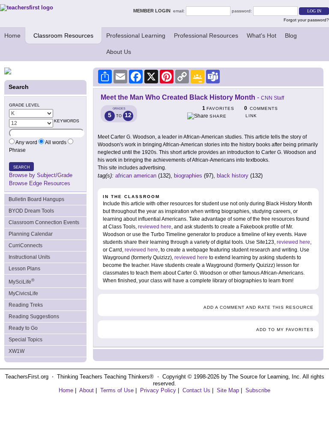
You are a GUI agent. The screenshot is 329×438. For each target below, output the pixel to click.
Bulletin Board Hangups (36, 199)
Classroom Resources (63, 35)
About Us (118, 51)
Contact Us (196, 390)
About (86, 390)
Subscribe (257, 390)
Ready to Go (23, 328)
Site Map (228, 390)
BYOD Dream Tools (31, 211)
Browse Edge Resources (39, 183)
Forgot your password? (306, 20)
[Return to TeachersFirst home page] (26, 7)
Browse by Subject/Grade (40, 175)
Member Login (153, 10)
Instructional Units (29, 257)
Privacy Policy (158, 390)
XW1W (16, 351)
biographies (188, 175)
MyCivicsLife (23, 293)
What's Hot (261, 35)
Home (12, 35)
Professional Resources (206, 35)
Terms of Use (117, 390)
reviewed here (154, 227)
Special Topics (25, 340)
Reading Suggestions (34, 317)
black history (232, 175)
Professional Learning (135, 35)
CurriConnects (25, 246)
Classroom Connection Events (44, 222)
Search (21, 167)
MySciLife (21, 281)
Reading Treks (26, 305)
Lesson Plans (24, 269)
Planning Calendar (31, 234)
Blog (291, 35)
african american (135, 175)
